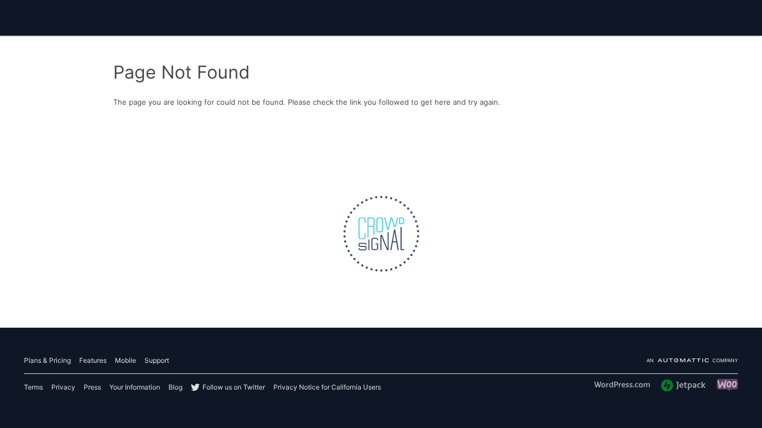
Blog (175, 387)
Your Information (134, 387)
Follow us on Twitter (233, 387)
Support (156, 360)
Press (92, 387)
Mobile (125, 360)
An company (692, 360)
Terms (33, 387)
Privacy (63, 387)
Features (93, 360)
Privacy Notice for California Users (327, 387)
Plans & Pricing (47, 360)
